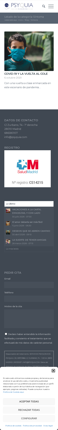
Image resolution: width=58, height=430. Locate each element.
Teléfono (9, 292)
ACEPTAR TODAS (29, 401)
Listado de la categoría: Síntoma (24, 16)
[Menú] (49, 6)
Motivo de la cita (13, 306)
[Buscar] (42, 6)
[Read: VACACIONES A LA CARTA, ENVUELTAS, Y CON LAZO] (8, 211)
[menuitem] (42, 6)
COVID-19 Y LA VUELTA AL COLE (26, 73)
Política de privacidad (32, 425)
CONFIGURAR (29, 418)
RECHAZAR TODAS (29, 410)
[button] (53, 370)
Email (8, 278)
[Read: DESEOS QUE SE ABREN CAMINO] (8, 232)
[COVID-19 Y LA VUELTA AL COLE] (29, 51)
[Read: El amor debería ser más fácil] (8, 223)
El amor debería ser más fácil (27, 222)
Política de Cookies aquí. (13, 392)
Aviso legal (48, 425)
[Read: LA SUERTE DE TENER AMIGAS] (8, 241)
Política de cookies (13, 425)
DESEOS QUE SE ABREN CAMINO (31, 231)
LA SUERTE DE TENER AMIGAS (29, 240)
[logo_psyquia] (24, 6)
